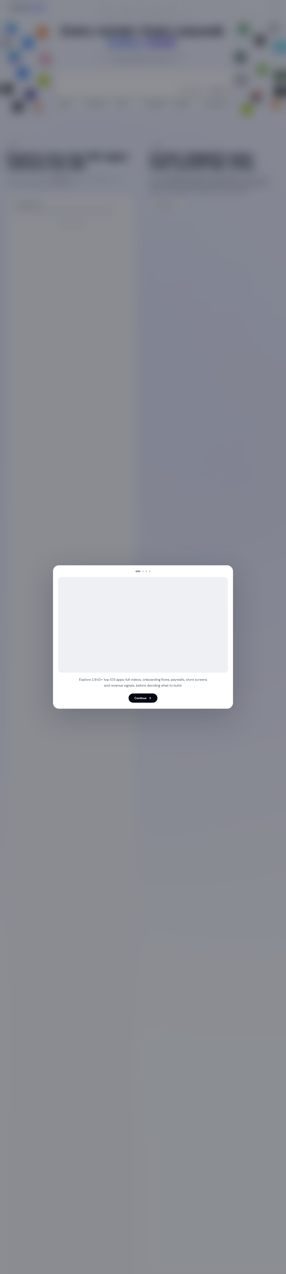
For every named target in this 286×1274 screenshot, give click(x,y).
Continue (140, 698)
